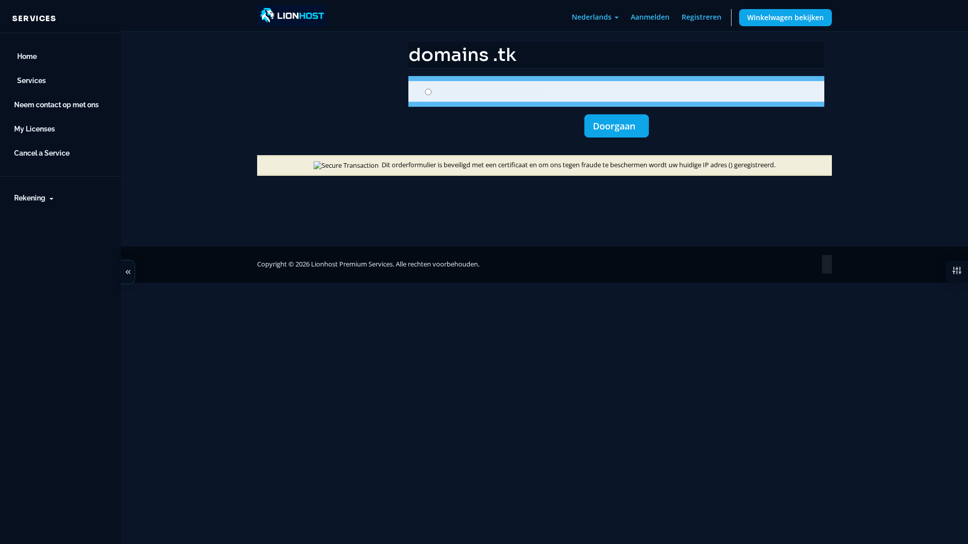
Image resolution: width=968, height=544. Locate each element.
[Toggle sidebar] (128, 272)
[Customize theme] (957, 272)
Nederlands (593, 17)
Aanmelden (650, 17)
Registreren (701, 17)
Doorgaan (616, 126)
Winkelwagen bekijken (785, 17)
